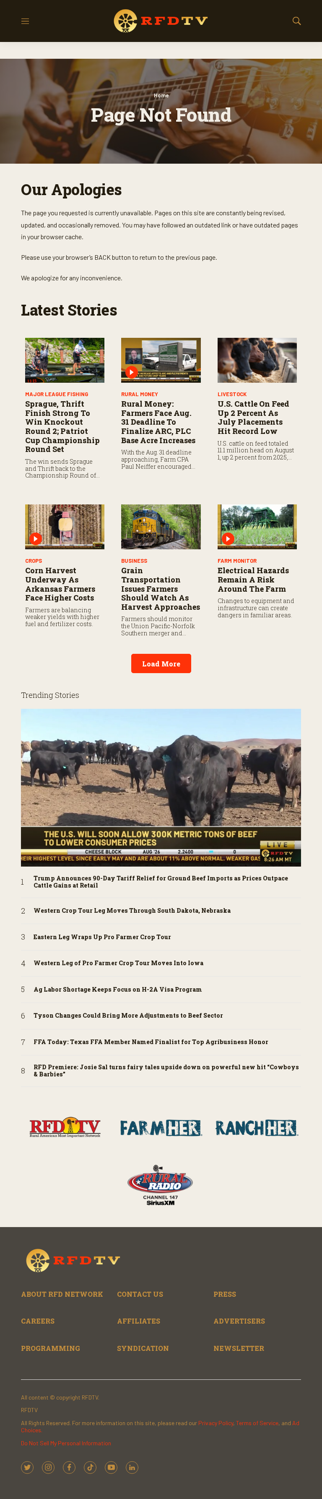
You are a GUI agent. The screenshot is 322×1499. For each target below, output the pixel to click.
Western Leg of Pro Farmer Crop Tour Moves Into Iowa (118, 963)
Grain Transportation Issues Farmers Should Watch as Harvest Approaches (160, 588)
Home (161, 95)
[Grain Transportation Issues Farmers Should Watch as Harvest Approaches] (160, 526)
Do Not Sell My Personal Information (66, 1443)
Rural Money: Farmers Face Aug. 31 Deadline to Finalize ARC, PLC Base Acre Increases (158, 422)
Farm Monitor (237, 560)
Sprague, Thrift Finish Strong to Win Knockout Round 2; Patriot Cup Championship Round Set (62, 426)
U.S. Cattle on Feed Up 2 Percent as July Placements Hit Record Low (253, 417)
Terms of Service (257, 1422)
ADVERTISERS (239, 1321)
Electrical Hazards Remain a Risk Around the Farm (253, 579)
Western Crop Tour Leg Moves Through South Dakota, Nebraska (132, 910)
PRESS (224, 1294)
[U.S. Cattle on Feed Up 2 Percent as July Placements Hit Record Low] (257, 360)
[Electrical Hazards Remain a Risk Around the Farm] (257, 526)
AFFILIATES (138, 1321)
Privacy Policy (215, 1422)
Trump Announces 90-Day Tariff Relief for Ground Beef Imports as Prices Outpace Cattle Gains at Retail (161, 882)
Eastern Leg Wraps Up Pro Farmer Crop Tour (102, 937)
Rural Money (139, 394)
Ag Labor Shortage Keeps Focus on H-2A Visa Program (118, 989)
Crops (33, 560)
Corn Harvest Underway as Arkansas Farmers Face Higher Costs (60, 584)
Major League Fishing (56, 394)
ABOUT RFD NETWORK (62, 1294)
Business (134, 560)
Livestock (232, 394)
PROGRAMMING (50, 1348)
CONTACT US (140, 1294)
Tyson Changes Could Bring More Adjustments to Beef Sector (128, 1015)
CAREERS (38, 1321)
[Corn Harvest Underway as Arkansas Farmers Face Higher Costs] (64, 526)
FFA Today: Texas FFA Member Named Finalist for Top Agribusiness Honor (151, 1042)
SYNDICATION (143, 1348)
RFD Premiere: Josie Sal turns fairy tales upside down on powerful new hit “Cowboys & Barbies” (166, 1071)
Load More (161, 663)
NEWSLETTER (238, 1348)
